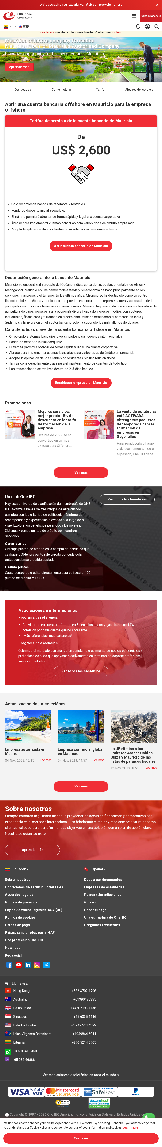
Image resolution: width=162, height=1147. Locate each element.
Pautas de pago (17, 925)
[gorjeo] (46, 965)
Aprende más (19, 67)
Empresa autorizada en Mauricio (25, 751)
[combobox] (26, 26)
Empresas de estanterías (104, 887)
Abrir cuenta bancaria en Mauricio (81, 246)
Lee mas (45, 760)
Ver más (81, 472)
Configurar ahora (151, 15)
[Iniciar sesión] (147, 26)
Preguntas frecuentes (102, 925)
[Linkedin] (28, 965)
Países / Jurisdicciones (103, 895)
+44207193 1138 (54, 1008)
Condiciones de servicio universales (34, 887)
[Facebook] (9, 965)
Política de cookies (20, 917)
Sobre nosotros (17, 880)
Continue (81, 1138)
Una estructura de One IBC (105, 917)
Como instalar (61, 89)
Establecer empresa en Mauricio (81, 383)
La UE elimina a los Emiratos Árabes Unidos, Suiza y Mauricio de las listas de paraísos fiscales (133, 755)
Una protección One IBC (24, 940)
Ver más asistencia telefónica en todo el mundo (80, 1075)
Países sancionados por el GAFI (30, 933)
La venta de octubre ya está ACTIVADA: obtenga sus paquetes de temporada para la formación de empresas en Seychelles (136, 424)
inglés (116, 32)
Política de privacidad (22, 902)
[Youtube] (18, 965)
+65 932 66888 (23, 1060)
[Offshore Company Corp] (18, 16)
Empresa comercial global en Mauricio (80, 751)
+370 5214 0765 (54, 1042)
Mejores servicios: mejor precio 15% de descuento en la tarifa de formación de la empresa (57, 419)
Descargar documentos (103, 880)
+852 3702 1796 (54, 991)
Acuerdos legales (19, 895)
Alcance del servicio (139, 89)
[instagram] (37, 965)
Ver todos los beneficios (127, 499)
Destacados (22, 89)
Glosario (91, 902)
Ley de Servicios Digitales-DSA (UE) (33, 910)
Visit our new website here (104, 4)
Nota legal (13, 948)
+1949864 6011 (54, 1034)
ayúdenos (47, 32)
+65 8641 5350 (25, 1051)
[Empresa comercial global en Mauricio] (81, 727)
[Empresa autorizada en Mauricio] (28, 727)
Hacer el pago (95, 910)
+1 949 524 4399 (54, 1025)
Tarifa (100, 89)
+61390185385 (54, 999)
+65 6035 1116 (54, 1017)
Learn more (130, 1127)
